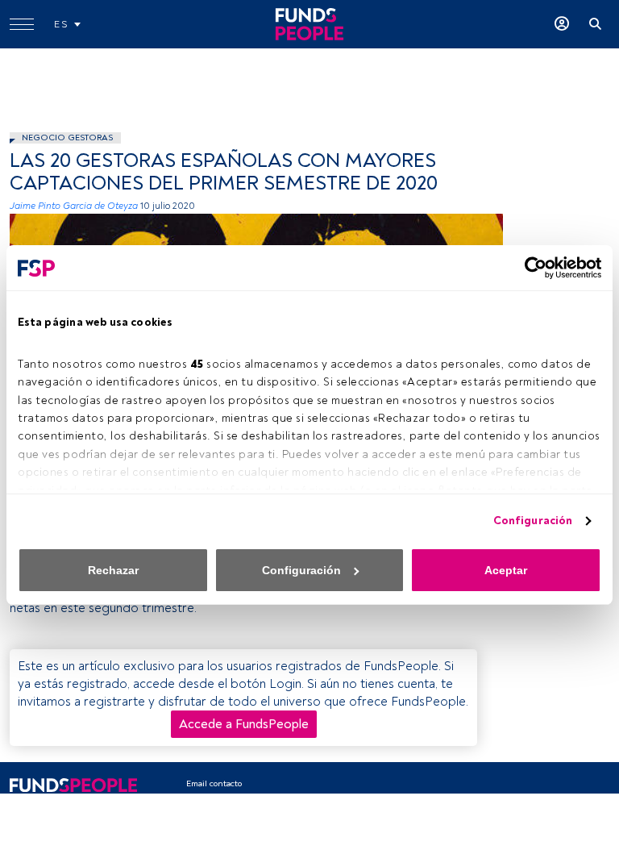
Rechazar (113, 570)
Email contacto (214, 783)
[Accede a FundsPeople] (562, 24)
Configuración (532, 520)
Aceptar (505, 570)
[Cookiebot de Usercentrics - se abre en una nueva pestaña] (530, 267)
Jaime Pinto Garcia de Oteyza (74, 206)
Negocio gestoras (67, 137)
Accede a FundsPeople (244, 724)
